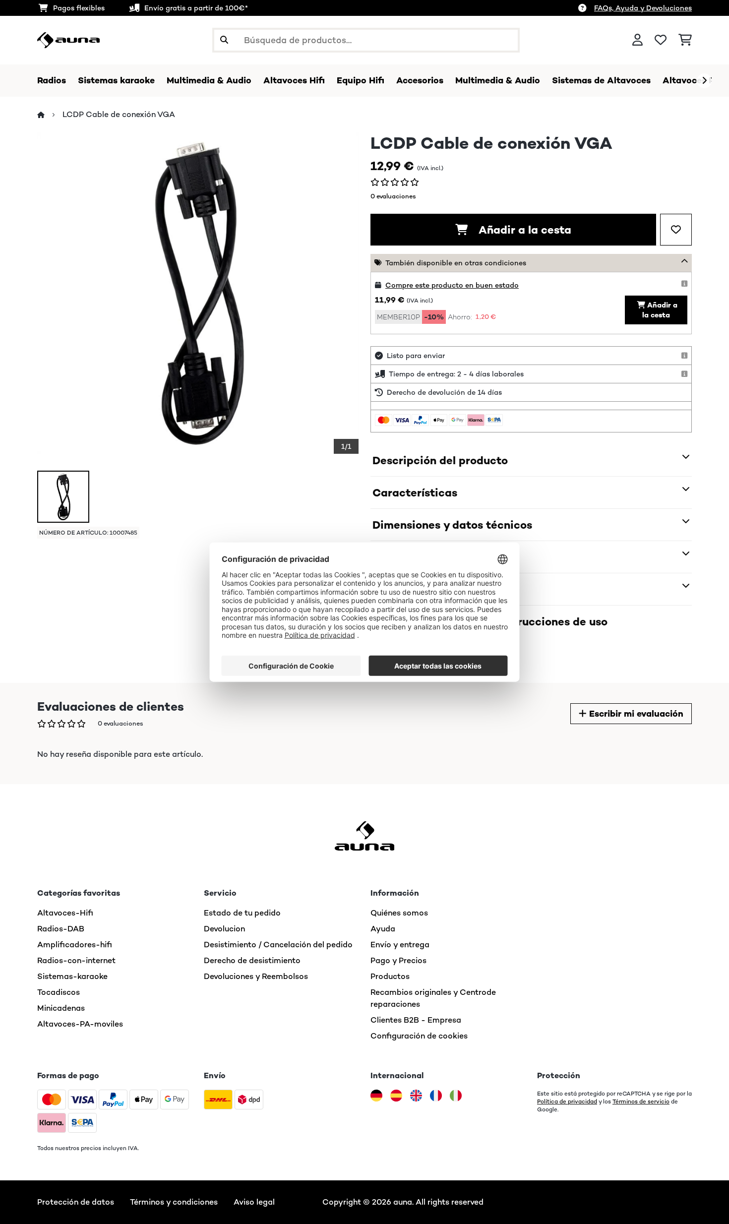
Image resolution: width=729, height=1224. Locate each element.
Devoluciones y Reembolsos (256, 976)
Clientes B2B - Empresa (415, 1020)
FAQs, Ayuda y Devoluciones (643, 7)
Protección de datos (75, 1202)
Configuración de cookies (419, 1036)
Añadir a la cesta (523, 230)
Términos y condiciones (174, 1202)
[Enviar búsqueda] (224, 40)
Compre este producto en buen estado (452, 285)
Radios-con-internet (76, 960)
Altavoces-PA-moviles (80, 1024)
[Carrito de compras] (685, 40)
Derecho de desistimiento (252, 960)
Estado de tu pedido (242, 913)
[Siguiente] (704, 80)
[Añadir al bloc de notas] (676, 229)
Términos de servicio (640, 1101)
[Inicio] (49, 115)
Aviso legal (254, 1202)
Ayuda (382, 928)
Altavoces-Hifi (65, 913)
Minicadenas (61, 1008)
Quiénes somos (399, 913)
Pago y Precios (398, 960)
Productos (390, 976)
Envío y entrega (399, 944)
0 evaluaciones (393, 196)
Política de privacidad (567, 1101)
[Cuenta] (637, 40)
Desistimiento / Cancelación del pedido (278, 944)
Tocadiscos (58, 992)
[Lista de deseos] (661, 40)
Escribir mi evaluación (635, 713)
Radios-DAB (60, 928)
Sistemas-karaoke (72, 976)
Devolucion (224, 928)
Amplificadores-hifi (74, 944)
